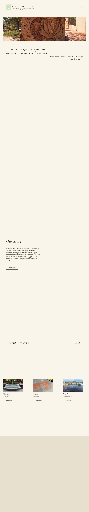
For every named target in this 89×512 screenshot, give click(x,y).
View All (77, 343)
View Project (9, 400)
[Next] (83, 385)
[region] (44, 390)
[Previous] (5, 385)
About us (12, 268)
